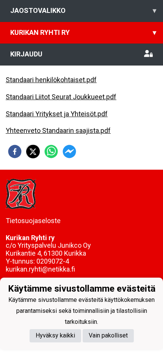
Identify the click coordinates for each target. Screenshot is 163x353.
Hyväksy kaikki (55, 335)
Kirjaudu (26, 54)
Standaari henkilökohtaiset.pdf (51, 80)
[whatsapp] (51, 151)
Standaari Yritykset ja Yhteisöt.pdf (57, 114)
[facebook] (15, 151)
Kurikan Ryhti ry (83, 32)
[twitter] (33, 151)
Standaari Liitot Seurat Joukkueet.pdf (61, 97)
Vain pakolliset (108, 335)
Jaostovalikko (83, 10)
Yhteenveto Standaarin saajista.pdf (58, 130)
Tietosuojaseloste (33, 221)
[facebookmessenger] (69, 151)
